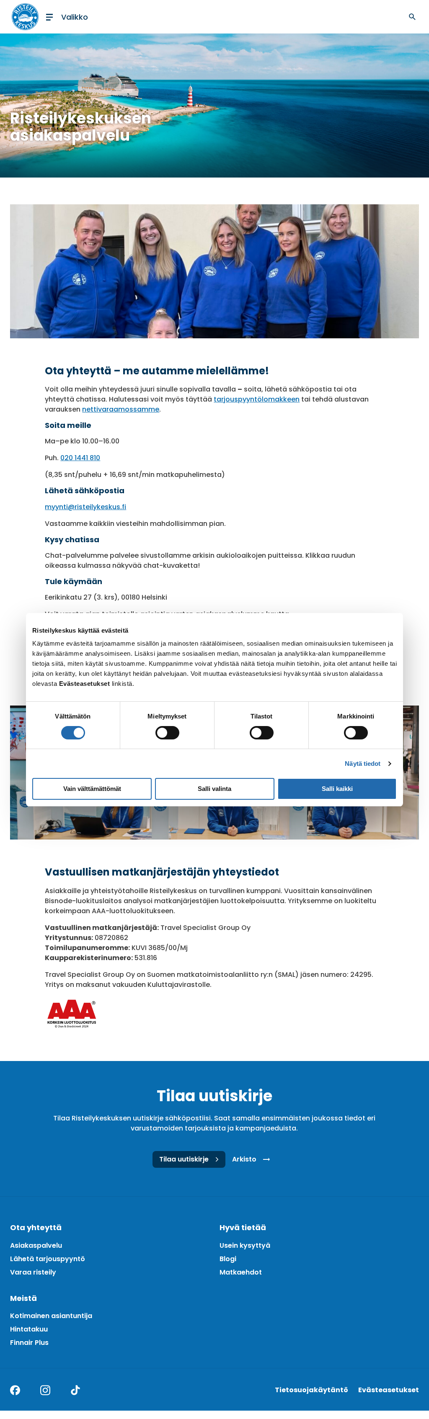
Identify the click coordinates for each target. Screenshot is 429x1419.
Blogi (228, 1259)
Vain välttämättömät (92, 788)
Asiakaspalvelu (36, 1245)
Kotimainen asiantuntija (51, 1316)
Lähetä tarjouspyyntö (47, 1259)
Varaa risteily (33, 1272)
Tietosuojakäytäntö (311, 1390)
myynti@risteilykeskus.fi (85, 507)
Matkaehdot (241, 1272)
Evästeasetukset (388, 1390)
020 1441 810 (80, 458)
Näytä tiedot (362, 763)
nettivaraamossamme (120, 409)
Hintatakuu (29, 1329)
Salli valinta (214, 788)
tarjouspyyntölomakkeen (257, 399)
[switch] (167, 732)
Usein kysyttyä (245, 1245)
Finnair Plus (29, 1342)
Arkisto (244, 1159)
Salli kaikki (337, 788)
